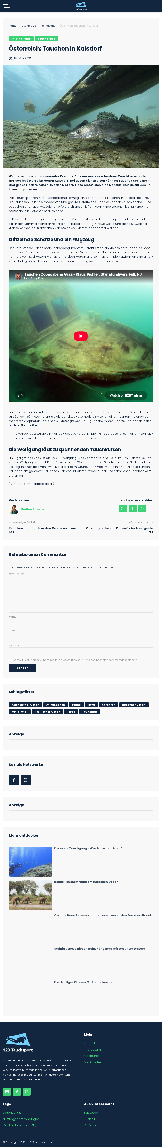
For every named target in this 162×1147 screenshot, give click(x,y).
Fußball (89, 1119)
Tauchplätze (28, 25)
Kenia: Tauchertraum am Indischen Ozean (86, 881)
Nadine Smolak (32, 509)
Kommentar (16, 573)
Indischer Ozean (133, 704)
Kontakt (89, 1043)
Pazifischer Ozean (47, 711)
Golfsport (91, 1125)
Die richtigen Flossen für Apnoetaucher (84, 981)
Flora (91, 704)
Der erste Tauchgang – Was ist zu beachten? (88, 848)
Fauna (76, 704)
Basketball (91, 1113)
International (48, 25)
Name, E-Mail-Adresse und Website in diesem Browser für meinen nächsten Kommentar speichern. (75, 660)
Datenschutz (12, 1113)
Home (12, 25)
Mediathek (91, 1056)
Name (12, 616)
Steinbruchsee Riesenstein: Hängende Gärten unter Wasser (99, 948)
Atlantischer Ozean (26, 704)
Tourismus (89, 711)
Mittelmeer (20, 711)
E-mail (13, 631)
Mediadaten (93, 1062)
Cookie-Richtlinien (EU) (19, 1125)
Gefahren (108, 704)
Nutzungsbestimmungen (21, 1119)
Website (14, 645)
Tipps (71, 711)
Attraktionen (55, 704)
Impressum (92, 1049)
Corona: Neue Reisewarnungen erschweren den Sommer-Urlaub (103, 915)
